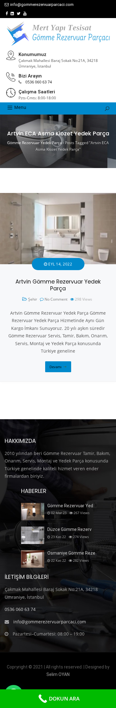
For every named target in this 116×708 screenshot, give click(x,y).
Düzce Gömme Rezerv (69, 529)
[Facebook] (7, 13)
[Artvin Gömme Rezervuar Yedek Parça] (58, 196)
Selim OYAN (58, 674)
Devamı (55, 366)
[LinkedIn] (12, 13)
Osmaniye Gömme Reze (71, 553)
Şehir (32, 299)
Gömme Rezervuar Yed (70, 505)
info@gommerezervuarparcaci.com (42, 4)
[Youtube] (25, 13)
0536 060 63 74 (38, 82)
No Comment (56, 299)
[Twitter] (18, 13)
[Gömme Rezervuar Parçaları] (58, 33)
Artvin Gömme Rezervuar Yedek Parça (58, 285)
